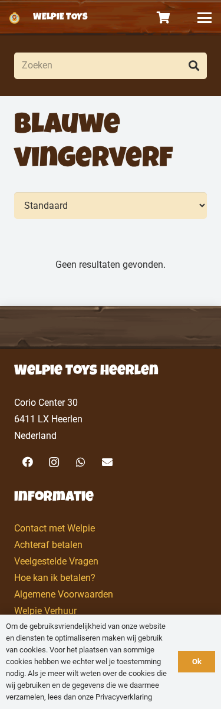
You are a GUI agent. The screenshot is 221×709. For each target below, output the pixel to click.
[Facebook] (27, 462)
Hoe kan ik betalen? (54, 577)
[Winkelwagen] (164, 17)
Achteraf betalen (48, 544)
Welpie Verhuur (45, 610)
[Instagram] (54, 462)
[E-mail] (107, 462)
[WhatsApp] (80, 462)
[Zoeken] (193, 65)
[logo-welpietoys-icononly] (14, 18)
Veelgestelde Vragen (56, 561)
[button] (204, 18)
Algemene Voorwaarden (63, 594)
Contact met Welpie (54, 528)
